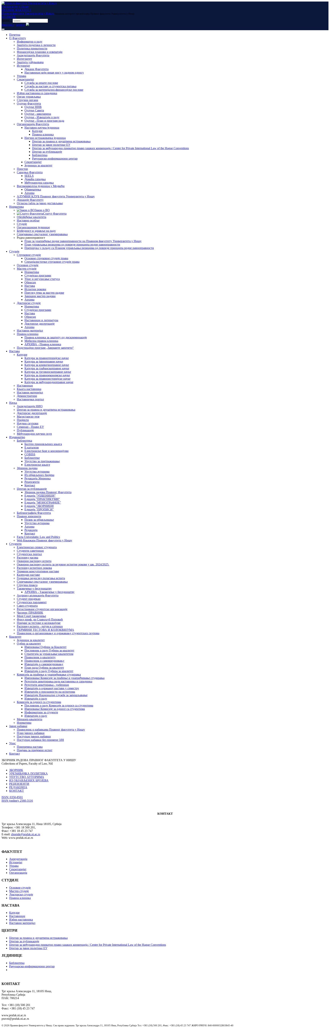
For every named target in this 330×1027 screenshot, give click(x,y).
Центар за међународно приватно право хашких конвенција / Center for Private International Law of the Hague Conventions (110, 148)
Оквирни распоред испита (34, 561)
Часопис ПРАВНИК (30, 612)
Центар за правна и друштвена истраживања (61, 141)
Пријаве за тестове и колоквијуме (39, 623)
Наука (13, 402)
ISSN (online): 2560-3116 (17, 800)
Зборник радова (27, 468)
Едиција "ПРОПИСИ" (39, 509)
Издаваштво (17, 437)
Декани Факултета (36, 69)
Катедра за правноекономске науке (47, 375)
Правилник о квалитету (40, 657)
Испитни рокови (35, 289)
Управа (21, 76)
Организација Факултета (33, 124)
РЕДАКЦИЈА (18, 787)
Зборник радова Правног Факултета (47, 492)
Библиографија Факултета (34, 512)
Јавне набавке (18, 726)
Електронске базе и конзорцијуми (46, 451)
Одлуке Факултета (29, 103)
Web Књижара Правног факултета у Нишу (44, 540)
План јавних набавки (30, 733)
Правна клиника (43, 134)
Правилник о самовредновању (44, 660)
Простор (22, 168)
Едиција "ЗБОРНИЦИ (39, 506)
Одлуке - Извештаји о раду (41, 117)
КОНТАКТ (16, 790)
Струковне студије (29, 254)
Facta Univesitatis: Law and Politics (38, 537)
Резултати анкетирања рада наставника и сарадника (58, 681)
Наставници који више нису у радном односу (54, 72)
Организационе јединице (33, 227)
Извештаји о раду (35, 698)
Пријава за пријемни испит (34, 750)
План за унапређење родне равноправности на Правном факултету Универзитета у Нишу (83, 241)
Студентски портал (29, 554)
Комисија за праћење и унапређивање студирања (49, 674)
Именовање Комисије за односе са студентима (54, 709)
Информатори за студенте (41, 712)
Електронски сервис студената (37, 547)
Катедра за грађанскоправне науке (46, 368)
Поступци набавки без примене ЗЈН (40, 739)
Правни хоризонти (29, 516)
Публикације (25, 430)
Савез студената (27, 605)
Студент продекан (28, 598)
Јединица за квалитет (38, 165)
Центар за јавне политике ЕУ (51, 144)
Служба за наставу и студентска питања (50, 86)
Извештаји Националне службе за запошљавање (55, 695)
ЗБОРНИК (16, 770)
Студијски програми (37, 275)
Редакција (30, 530)
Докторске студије (29, 303)
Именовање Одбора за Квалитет (45, 647)
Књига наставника (29, 389)
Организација (18, 872)
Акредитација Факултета (33, 55)
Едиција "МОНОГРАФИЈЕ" (42, 502)
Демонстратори (27, 395)
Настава (29, 285)
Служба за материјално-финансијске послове (53, 89)
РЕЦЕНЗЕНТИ (19, 783)
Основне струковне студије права (46, 258)
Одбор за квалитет (29, 643)
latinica (20, 24)
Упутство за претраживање (42, 461)
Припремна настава (30, 746)
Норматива (16, 206)
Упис (12, 743)
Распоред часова (27, 557)
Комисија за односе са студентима (39, 702)
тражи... (7, 20)
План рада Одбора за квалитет (44, 667)
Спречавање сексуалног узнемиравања (42, 234)
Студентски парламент (32, 602)
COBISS (29, 454)
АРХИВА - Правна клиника (42, 344)
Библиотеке (32, 457)
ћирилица (8, 24)
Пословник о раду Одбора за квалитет (49, 650)
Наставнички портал (30, 399)
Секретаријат (25, 79)
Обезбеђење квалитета (31, 217)
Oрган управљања (29, 96)
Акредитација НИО (30, 406)
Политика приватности (32, 48)
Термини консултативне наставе (38, 571)
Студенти (15, 543)
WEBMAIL (9, 17)
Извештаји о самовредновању (43, 664)
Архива (29, 193)
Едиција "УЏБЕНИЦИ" (40, 495)
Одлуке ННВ (33, 107)
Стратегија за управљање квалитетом (48, 653)
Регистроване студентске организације (42, 609)
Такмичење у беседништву (34, 588)
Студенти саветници (30, 550)
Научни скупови (27, 423)
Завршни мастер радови (40, 296)
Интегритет (24, 58)
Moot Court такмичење (31, 616)
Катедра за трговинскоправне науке (47, 371)
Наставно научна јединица (41, 127)
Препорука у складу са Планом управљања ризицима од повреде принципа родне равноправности (89, 248)
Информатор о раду (29, 41)
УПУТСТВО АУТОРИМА (26, 777)
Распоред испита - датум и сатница (40, 626)
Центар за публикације (47, 151)
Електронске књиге (37, 464)
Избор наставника (21, 919)
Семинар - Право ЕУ (30, 426)
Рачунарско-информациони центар (55, 158)
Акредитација (18, 859)
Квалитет (15, 636)
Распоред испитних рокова (34, 567)
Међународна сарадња (39, 182)
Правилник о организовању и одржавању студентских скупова (58, 633)
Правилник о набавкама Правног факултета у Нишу (51, 729)
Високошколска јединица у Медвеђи (41, 186)
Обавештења (32, 189)
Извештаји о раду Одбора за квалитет (48, 671)
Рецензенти (32, 481)
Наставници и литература (41, 320)
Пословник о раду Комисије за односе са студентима (58, 705)
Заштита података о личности (36, 45)
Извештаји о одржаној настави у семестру (51, 688)
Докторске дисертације (39, 323)
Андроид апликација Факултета (37, 595)
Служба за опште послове (41, 82)
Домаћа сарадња (35, 179)
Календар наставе (28, 574)
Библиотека (39, 155)
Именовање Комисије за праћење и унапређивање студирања (64, 678)
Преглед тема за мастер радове (44, 292)
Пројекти (23, 420)
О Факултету (17, 38)
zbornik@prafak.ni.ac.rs (25, 834)
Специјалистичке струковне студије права (51, 261)
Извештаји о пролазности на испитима (49, 691)
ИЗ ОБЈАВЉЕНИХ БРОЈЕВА (29, 780)
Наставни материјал (30, 330)
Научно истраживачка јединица (45, 138)
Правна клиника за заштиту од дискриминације (55, 337)
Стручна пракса (27, 585)
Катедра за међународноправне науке (48, 382)
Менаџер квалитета (29, 719)
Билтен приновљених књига (43, 444)
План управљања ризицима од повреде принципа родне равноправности (72, 244)
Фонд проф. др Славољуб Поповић (40, 619)
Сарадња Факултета (30, 172)
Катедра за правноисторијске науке (47, 378)
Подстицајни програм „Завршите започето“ (45, 347)
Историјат (23, 65)
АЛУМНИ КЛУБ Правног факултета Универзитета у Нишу (56, 196)
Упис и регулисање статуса (42, 279)
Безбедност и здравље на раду (36, 230)
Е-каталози (31, 447)
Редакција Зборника (37, 478)
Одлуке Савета (34, 110)
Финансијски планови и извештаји (39, 52)
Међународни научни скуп (34, 433)
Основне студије (27, 265)
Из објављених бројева (39, 475)
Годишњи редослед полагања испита (41, 578)
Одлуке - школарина (37, 113)
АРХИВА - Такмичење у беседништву (49, 592)
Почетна (14, 34)
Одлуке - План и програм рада (44, 120)
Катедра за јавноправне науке (43, 361)
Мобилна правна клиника (41, 340)
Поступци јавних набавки (34, 736)
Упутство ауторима (36, 471)
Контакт (29, 485)
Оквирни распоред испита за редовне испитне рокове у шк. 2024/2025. (63, 564)
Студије (22, 224)
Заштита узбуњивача (30, 62)
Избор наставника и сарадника (37, 93)
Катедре (37, 131)
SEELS (29, 175)
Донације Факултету (30, 199)
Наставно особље (28, 220)
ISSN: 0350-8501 (12, 797)
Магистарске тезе (28, 416)
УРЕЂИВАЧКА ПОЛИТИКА (28, 773)
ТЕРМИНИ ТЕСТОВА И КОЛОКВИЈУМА (45, 629)
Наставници (25, 385)
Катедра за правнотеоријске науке (46, 358)
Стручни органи (27, 100)
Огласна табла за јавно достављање (40, 203)
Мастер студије (26, 268)
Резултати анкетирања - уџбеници (46, 684)
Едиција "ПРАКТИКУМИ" (42, 499)
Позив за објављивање (39, 519)
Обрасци (30, 282)
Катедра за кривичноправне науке (46, 365)
